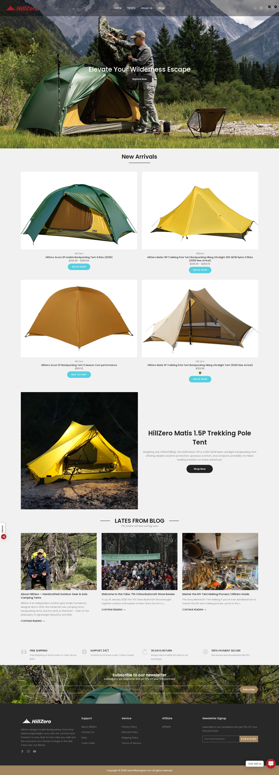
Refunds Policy (130, 732)
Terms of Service (131, 743)
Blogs (161, 8)
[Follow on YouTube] (34, 751)
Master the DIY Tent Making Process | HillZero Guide (215, 594)
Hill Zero (79, 253)
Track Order (88, 743)
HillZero (200, 253)
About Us (146, 8)
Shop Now (200, 469)
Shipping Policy (130, 737)
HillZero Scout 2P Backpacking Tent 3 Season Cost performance (79, 365)
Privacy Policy (129, 726)
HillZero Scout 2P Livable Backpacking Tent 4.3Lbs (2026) (79, 257)
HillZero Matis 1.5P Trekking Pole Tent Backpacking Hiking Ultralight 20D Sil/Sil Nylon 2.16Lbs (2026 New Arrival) (200, 259)
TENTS (131, 8)
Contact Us (87, 732)
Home (118, 8)
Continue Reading (31, 621)
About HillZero (89, 726)
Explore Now (139, 79)
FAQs (84, 737)
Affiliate (166, 726)
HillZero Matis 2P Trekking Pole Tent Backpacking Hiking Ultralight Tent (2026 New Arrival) (200, 365)
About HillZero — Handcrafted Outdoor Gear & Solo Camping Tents (54, 595)
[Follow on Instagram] (28, 751)
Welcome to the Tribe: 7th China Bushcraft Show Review (138, 594)
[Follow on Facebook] (22, 751)
